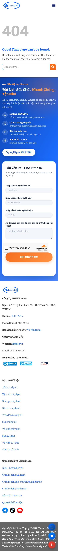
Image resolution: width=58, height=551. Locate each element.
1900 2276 (17, 316)
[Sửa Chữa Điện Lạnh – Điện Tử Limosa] (25, 5)
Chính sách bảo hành (13, 474)
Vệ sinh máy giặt (11, 428)
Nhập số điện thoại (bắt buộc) (19, 198)
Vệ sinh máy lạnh (11, 394)
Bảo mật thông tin (12, 495)
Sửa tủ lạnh (8, 435)
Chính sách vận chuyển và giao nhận (22, 481)
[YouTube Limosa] (20, 510)
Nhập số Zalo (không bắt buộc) (19, 210)
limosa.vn (17, 343)
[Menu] (54, 5)
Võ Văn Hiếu (34, 329)
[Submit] (53, 67)
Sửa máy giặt (9, 421)
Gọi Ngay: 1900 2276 (20, 152)
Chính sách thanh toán (14, 488)
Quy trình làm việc (12, 502)
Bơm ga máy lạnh (11, 401)
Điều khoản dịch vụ (12, 467)
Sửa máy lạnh (9, 387)
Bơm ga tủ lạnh (10, 449)
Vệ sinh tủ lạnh (10, 442)
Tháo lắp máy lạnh (12, 415)
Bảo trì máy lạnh (11, 408)
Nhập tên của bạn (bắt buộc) (18, 186)
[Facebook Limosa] (5, 510)
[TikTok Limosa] (12, 510)
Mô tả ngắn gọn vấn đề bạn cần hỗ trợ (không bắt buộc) (29, 224)
